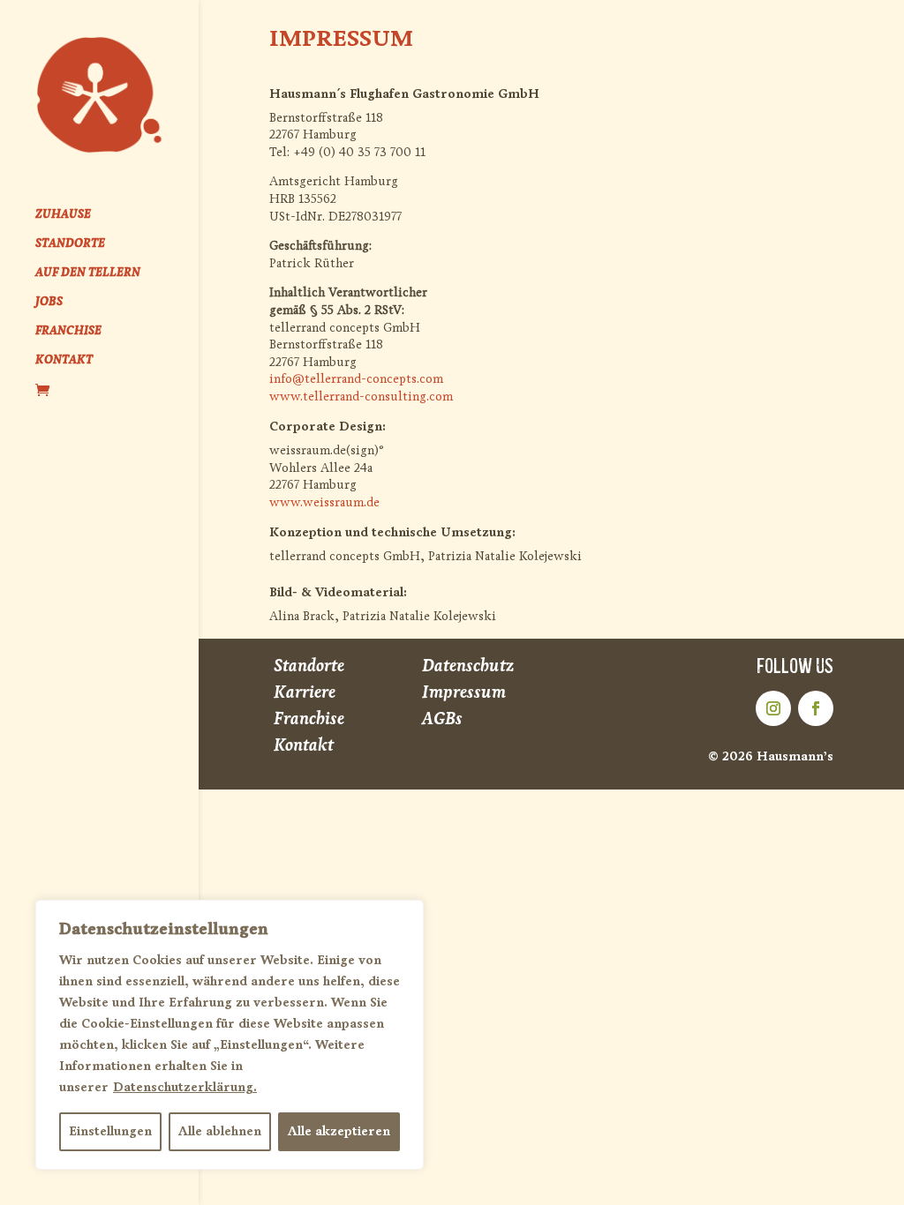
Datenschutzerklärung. (185, 1087)
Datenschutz (468, 666)
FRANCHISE (68, 331)
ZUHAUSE (63, 214)
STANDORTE (70, 244)
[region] (229, 1035)
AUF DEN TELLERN (87, 273)
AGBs (442, 718)
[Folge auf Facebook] (815, 708)
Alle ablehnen (219, 1131)
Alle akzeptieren (339, 1131)
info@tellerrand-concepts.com (356, 378)
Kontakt (303, 745)
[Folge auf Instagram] (773, 708)
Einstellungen (110, 1131)
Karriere (304, 692)
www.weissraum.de (324, 502)
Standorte (309, 666)
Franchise (309, 718)
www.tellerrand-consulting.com (361, 396)
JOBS (49, 302)
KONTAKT (64, 360)
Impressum (464, 692)
